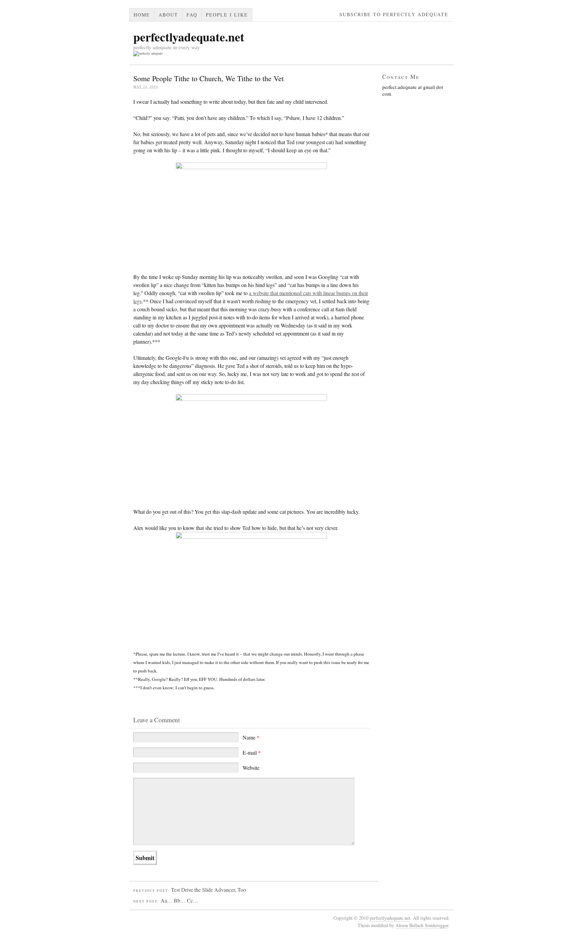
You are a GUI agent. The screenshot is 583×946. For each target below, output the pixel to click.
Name (251, 737)
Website (251, 767)
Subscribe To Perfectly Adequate (393, 14)
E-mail (252, 752)
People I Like (227, 14)
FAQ (192, 14)
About (168, 14)
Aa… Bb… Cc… (179, 900)
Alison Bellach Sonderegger (421, 925)
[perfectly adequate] (148, 53)
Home (142, 14)
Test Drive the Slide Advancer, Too (208, 889)
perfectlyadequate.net (188, 36)
